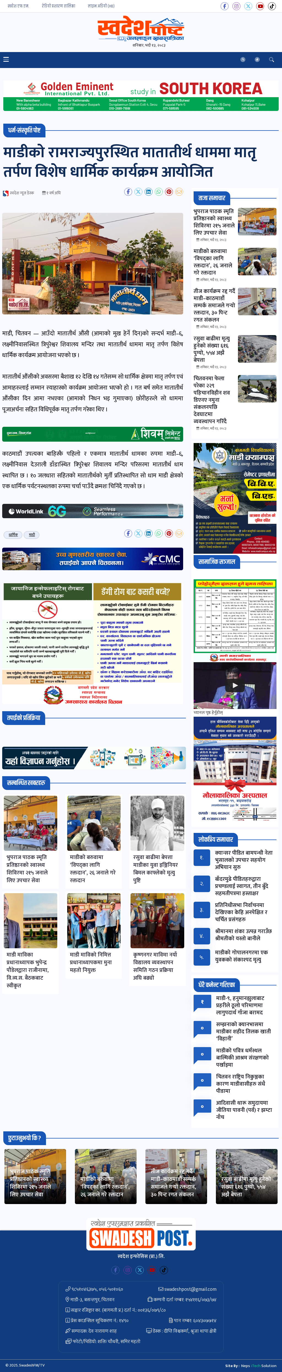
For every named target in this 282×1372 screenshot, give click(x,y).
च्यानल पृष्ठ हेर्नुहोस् (208, 712)
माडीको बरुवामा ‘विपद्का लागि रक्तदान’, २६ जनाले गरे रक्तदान (105, 1187)
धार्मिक (13, 535)
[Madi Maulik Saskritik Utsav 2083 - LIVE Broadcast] (235, 685)
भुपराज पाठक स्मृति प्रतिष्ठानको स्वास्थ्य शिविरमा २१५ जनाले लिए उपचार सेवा (30, 1183)
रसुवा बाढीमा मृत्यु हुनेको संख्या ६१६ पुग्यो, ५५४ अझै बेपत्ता (246, 1187)
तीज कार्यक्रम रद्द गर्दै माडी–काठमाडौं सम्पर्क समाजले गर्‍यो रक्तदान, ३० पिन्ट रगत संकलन (173, 1183)
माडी (32, 535)
